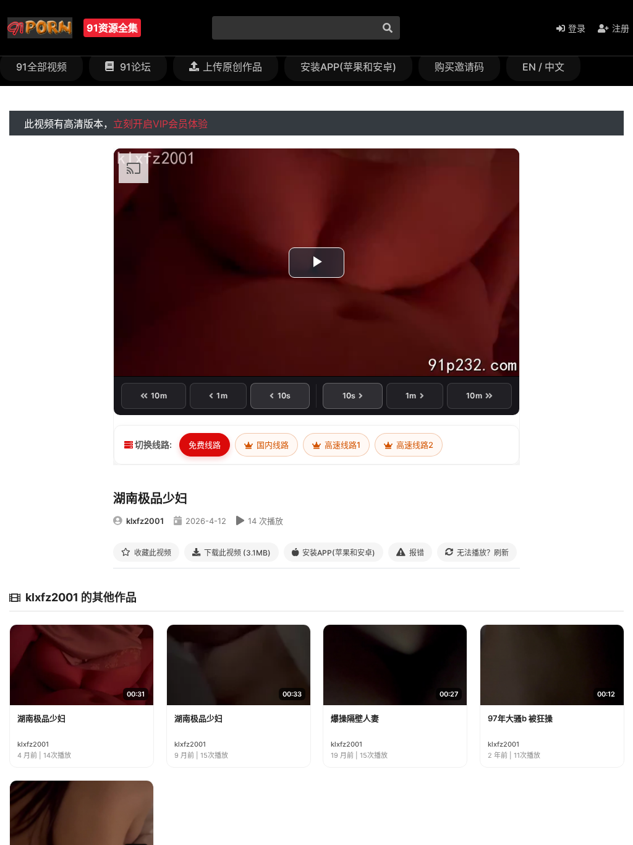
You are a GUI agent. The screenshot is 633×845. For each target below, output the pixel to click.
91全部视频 (41, 67)
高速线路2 (413, 445)
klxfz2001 (145, 521)
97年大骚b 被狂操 (520, 718)
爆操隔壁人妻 (355, 718)
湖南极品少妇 (41, 718)
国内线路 (272, 445)
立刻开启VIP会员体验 (160, 124)
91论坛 (134, 67)
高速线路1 (341, 445)
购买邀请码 (459, 67)
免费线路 (205, 445)
